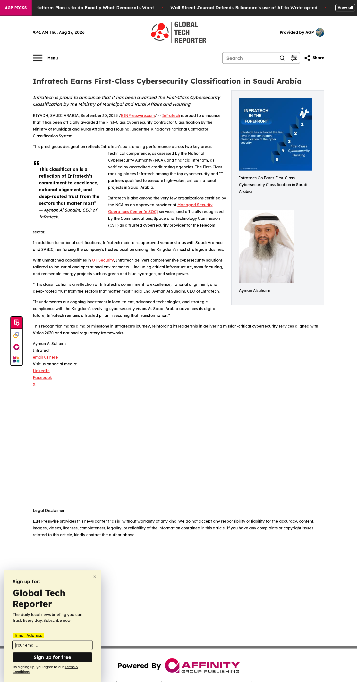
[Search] (282, 58)
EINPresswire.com (138, 115)
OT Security (103, 260)
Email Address (28, 635)
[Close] (95, 576)
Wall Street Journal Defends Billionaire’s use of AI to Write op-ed (243, 7)
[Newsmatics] (16, 359)
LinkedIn (41, 370)
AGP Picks (16, 7)
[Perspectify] (16, 335)
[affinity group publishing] (16, 347)
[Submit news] (16, 323)
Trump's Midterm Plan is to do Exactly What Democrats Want (85, 7)
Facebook (42, 377)
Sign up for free (52, 657)
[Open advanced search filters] (294, 58)
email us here (45, 357)
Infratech (171, 115)
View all (345, 7)
